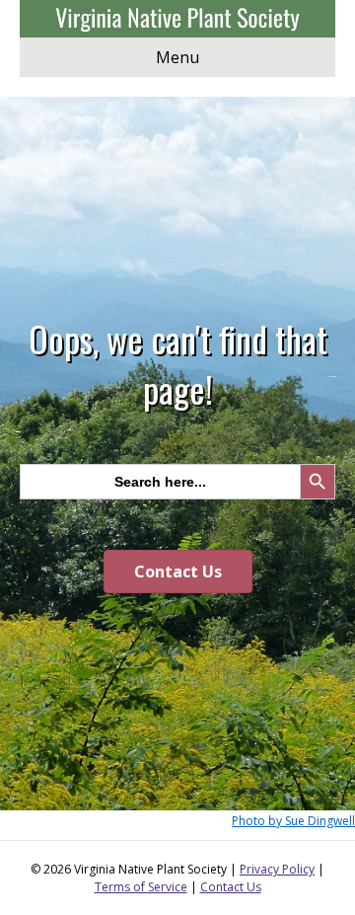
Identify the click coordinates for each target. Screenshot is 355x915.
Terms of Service (141, 886)
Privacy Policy (277, 869)
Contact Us (230, 886)
